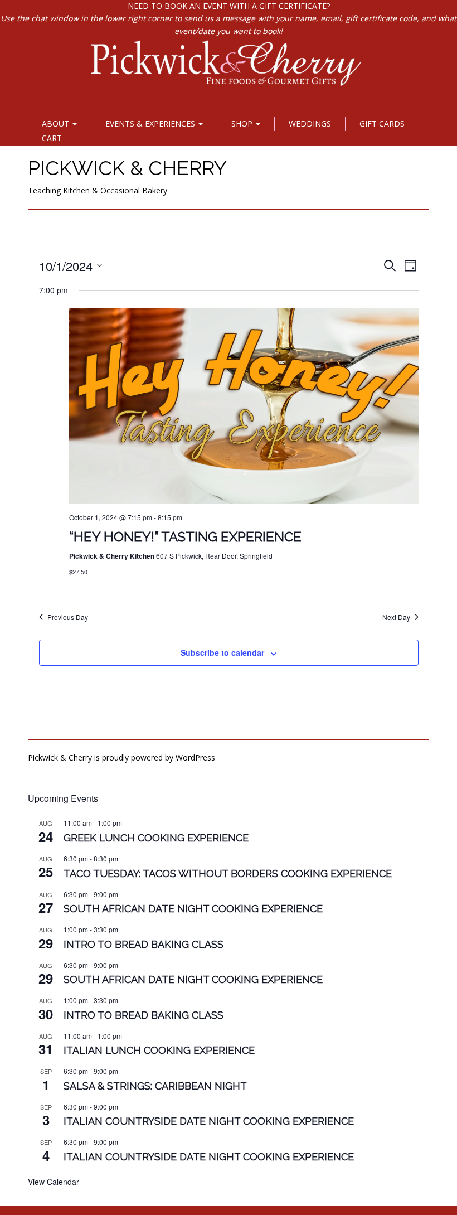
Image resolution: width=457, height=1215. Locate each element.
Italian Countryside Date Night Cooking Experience (209, 1121)
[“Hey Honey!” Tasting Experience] (244, 406)
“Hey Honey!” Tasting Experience (185, 537)
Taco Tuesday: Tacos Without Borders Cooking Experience (228, 873)
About (56, 123)
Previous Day (67, 617)
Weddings (310, 123)
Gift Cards (382, 123)
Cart (52, 138)
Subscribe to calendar (222, 652)
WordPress (195, 757)
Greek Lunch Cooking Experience (156, 838)
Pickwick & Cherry (127, 168)
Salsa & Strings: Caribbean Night (155, 1086)
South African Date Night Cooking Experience (193, 908)
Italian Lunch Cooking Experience (159, 1050)
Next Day (396, 617)
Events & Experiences (151, 123)
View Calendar (53, 1181)
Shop (243, 123)
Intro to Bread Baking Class (143, 944)
